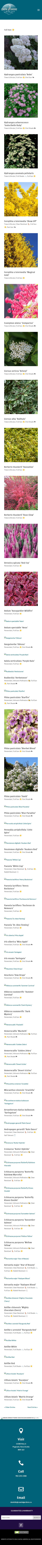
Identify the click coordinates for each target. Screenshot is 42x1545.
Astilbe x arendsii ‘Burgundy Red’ (20, 1329)
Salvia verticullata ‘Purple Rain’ (19, 660)
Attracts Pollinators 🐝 (21, 680)
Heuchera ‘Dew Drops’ (15, 975)
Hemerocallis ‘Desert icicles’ (18, 1070)
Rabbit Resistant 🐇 (11, 872)
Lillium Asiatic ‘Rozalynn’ (16, 1380)
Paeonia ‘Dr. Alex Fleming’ (16, 924)
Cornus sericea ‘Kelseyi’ (15, 371)
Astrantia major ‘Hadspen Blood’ (20, 1284)
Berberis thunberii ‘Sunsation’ (19, 467)
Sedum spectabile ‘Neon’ (16, 627)
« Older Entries (9, 1407)
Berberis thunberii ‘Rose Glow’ (19, 514)
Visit (21, 1439)
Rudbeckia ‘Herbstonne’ (16, 677)
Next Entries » (32, 1407)
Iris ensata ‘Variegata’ (15, 958)
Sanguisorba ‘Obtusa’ (14, 644)
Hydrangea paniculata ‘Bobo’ (18, 74)
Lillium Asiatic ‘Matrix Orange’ (19, 1396)
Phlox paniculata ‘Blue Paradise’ (20, 813)
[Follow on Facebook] (21, 1525)
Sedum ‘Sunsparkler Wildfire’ (18, 610)
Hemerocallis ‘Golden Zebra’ (18, 1050)
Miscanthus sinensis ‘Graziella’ (19, 1090)
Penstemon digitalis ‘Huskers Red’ (21, 849)
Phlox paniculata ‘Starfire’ (17, 697)
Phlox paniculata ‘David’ (16, 796)
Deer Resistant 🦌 (23, 224)
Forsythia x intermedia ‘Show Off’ (20, 221)
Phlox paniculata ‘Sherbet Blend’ (20, 748)
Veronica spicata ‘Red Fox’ (17, 562)
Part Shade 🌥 (30, 128)
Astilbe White (10, 1346)
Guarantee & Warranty (22, 1511)
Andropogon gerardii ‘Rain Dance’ (20, 1129)
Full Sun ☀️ (20, 77)
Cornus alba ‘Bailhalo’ (15, 418)
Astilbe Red (9, 1363)
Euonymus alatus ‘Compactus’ (18, 323)
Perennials (8, 566)
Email (21, 1497)
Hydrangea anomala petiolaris (19, 173)
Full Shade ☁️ (21, 176)
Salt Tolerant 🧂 (10, 1135)
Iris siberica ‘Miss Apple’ (16, 941)
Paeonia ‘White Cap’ (13, 866)
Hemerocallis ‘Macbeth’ (15, 1031)
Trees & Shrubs (9, 77)
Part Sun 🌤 (29, 77)
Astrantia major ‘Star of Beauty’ (19, 1264)
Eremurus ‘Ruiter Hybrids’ (17, 1149)
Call (21, 1471)
